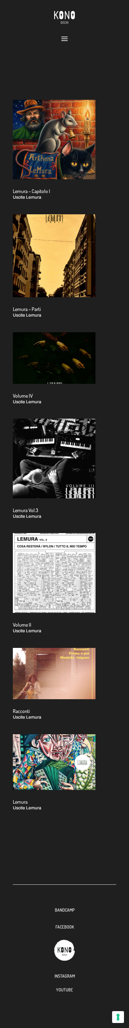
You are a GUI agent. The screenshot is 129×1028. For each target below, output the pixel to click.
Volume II (22, 625)
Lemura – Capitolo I (31, 191)
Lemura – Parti (27, 309)
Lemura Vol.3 (25, 510)
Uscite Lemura (27, 197)
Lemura (20, 802)
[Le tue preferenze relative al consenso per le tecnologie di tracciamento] (118, 1017)
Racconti (21, 711)
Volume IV (23, 396)
